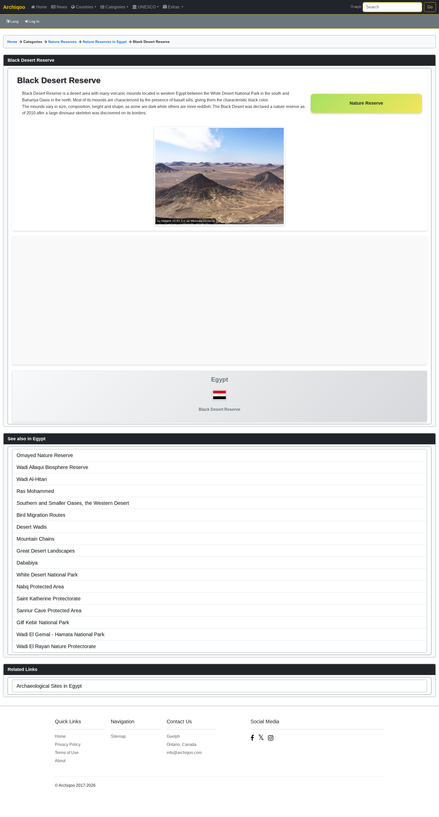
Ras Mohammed (35, 491)
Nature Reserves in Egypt (105, 42)
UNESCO (147, 7)
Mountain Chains (35, 539)
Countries (84, 7)
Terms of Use (67, 752)
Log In (34, 21)
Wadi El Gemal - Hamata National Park (60, 634)
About (60, 761)
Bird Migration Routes (41, 515)
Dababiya (27, 562)
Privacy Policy (68, 744)
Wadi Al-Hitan (32, 479)
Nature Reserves (62, 42)
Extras (174, 7)
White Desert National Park (47, 574)
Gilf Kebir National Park (43, 622)
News (62, 7)
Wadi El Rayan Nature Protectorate (56, 646)
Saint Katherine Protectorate (49, 598)
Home (41, 7)
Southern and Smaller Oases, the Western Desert (73, 503)
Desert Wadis (32, 527)
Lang (14, 21)
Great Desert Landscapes (46, 551)
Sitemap (118, 736)
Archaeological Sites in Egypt (49, 686)
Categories (115, 7)
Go (430, 7)
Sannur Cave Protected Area (49, 610)
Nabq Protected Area (40, 586)
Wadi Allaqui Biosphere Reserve (52, 467)
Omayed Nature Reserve (45, 455)
